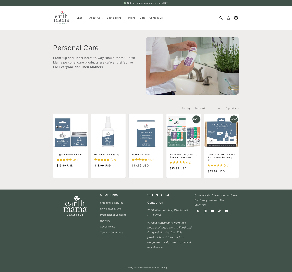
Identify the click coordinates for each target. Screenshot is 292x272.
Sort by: (186, 108)
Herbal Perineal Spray (106, 154)
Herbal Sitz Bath (141, 154)
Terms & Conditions (111, 232)
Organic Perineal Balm (69, 154)
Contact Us (155, 202)
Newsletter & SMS (111, 208)
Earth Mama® (140, 267)
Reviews (105, 220)
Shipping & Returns (111, 202)
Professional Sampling (113, 214)
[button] (81, 17)
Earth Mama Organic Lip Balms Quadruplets (183, 156)
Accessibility (107, 226)
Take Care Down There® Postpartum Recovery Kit (221, 157)
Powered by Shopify (157, 267)
